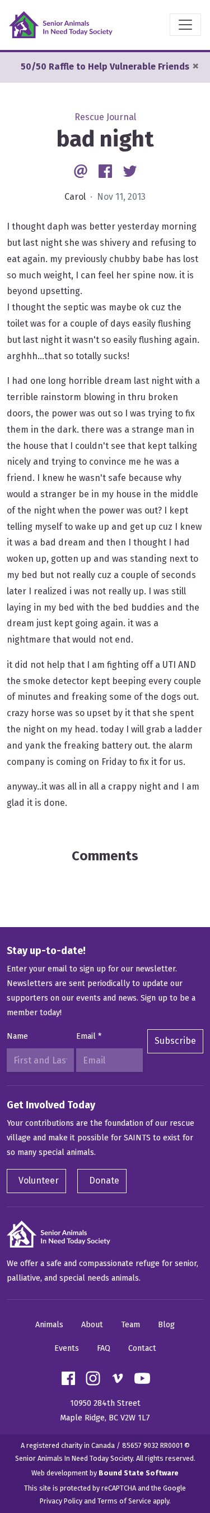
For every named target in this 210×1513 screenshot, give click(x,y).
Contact (142, 1348)
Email (88, 1036)
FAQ (103, 1348)
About (92, 1324)
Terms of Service (124, 1501)
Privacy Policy (61, 1501)
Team (130, 1324)
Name (17, 1036)
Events (66, 1348)
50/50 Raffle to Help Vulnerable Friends (105, 66)
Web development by (105, 1473)
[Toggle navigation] (185, 24)
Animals (49, 1324)
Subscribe (175, 1040)
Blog (166, 1324)
